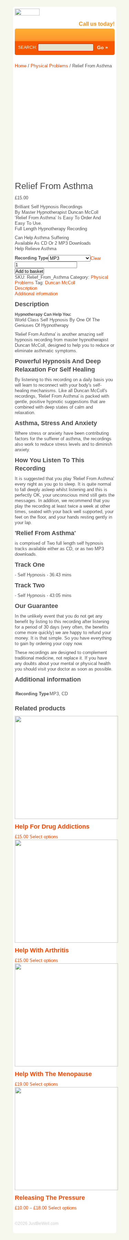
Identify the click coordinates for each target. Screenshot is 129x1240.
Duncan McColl (60, 282)
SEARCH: (28, 47)
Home (20, 65)
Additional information (36, 293)
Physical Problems (49, 65)
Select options (44, 836)
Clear (95, 258)
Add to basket (29, 271)
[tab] (65, 288)
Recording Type (31, 258)
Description (26, 288)
